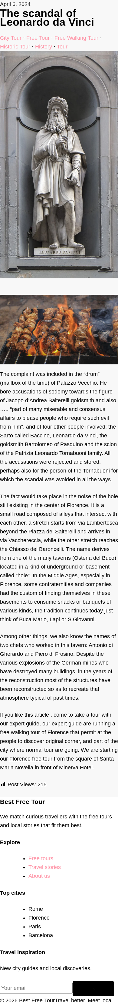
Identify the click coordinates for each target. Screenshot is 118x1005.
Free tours (40, 858)
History (43, 47)
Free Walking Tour (76, 38)
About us (39, 876)
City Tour (10, 38)
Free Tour (38, 38)
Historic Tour (15, 47)
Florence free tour (30, 759)
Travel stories (44, 867)
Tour (62, 47)
